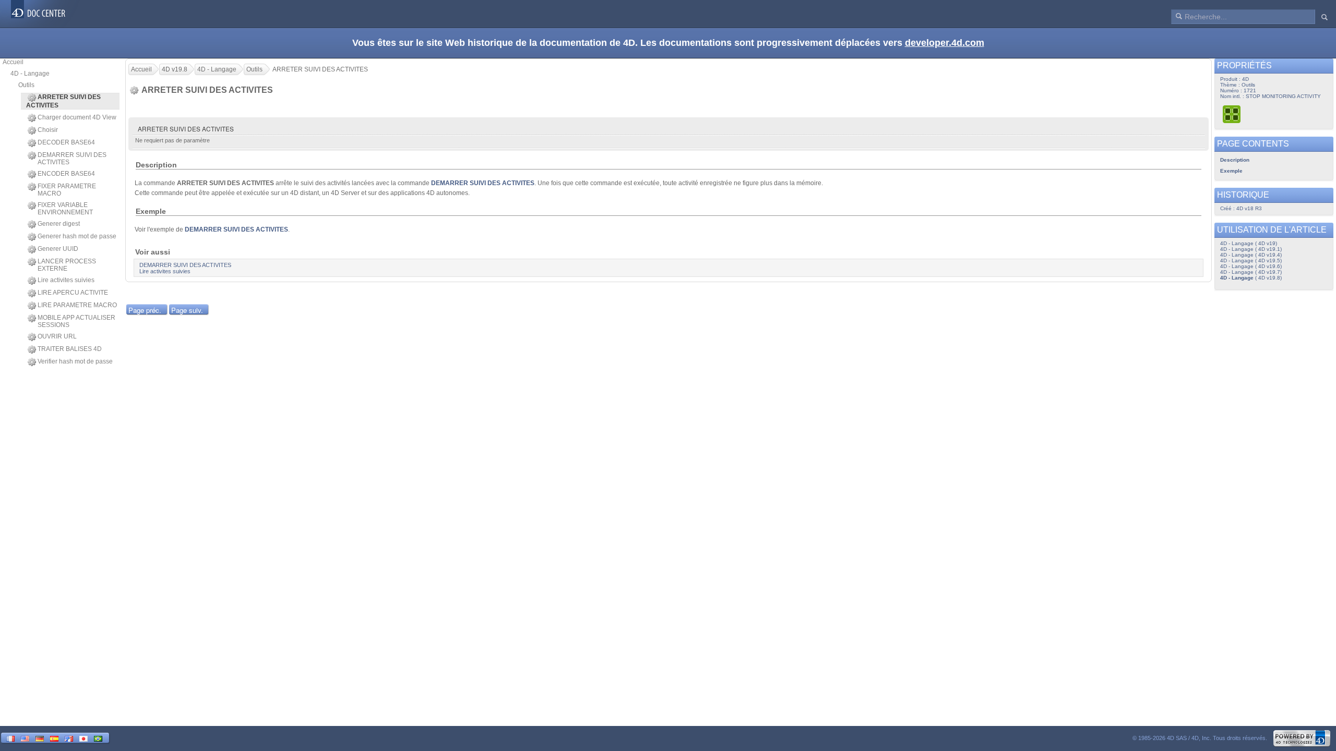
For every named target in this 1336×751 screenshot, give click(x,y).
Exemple (1231, 171)
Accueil (13, 62)
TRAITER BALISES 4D (70, 349)
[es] (54, 737)
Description (1234, 160)
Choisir (48, 130)
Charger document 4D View (77, 117)
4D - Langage (30, 73)
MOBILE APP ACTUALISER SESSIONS (76, 321)
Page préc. (144, 310)
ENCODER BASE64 (66, 173)
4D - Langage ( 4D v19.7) (1251, 272)
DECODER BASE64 (66, 142)
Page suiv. (187, 310)
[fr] (10, 737)
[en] (25, 737)
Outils (26, 85)
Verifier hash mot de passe (75, 361)
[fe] (69, 737)
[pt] (98, 737)
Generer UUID (58, 248)
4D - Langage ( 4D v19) (1248, 243)
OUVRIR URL (57, 336)
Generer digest (59, 223)
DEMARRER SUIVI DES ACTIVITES (72, 158)
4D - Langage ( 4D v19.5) (1251, 260)
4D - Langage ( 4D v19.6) (1251, 266)
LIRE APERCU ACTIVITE (73, 292)
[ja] (83, 737)
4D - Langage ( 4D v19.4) (1251, 255)
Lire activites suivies (66, 280)
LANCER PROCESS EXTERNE (67, 265)
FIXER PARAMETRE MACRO (67, 190)
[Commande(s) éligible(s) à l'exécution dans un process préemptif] (1232, 114)
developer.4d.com (944, 43)
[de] (39, 737)
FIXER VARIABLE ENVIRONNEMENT (65, 208)
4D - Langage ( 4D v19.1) (1251, 249)
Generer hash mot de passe (77, 236)
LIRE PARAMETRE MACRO (77, 305)
